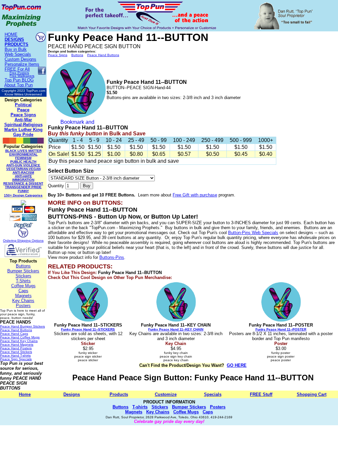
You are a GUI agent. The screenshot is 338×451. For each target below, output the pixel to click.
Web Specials (18, 54)
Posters (23, 305)
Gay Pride (23, 134)
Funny (23, 191)
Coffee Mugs (23, 285)
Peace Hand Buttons (103, 55)
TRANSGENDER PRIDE (23, 187)
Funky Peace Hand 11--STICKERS (88, 329)
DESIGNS (14, 39)
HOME (11, 34)
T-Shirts (23, 280)
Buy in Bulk (16, 49)
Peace (23, 109)
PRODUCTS (16, 44)
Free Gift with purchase (195, 194)
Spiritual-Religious (23, 124)
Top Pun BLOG (19, 80)
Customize (166, 394)
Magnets (23, 295)
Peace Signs (23, 114)
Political (23, 104)
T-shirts (140, 406)
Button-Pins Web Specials (253, 232)
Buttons (23, 265)
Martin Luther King (23, 129)
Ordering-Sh (12, 240)
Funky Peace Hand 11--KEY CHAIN (175, 329)
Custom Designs (20, 59)
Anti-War (23, 119)
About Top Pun (18, 85)
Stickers (23, 275)
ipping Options (32, 240)
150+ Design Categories (23, 195)
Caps (23, 290)
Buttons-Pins (111, 257)
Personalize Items (22, 64)
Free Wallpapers (22, 76)
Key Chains (23, 300)
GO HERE (237, 365)
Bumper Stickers (23, 270)
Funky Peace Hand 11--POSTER (280, 329)
